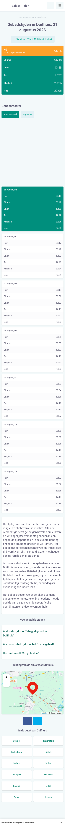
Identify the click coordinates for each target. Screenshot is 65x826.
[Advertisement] (32, 151)
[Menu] (59, 5)
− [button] (6, 684)
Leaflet (44, 713)
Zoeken (50, 5)
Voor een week (10, 114)
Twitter (37, 721)
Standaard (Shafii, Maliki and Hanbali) (34, 39)
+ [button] (6, 677)
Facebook (27, 721)
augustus (27, 114)
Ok (61, 822)
